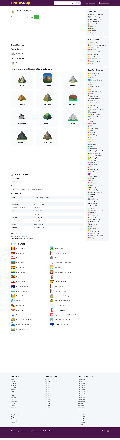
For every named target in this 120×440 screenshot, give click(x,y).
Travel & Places (23, 236)
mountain (18, 233)
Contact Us (24, 431)
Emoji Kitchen (49, 431)
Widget (31, 431)
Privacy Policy (15, 431)
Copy (36, 17)
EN (73, 3)
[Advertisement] (47, 31)
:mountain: (15, 189)
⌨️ (89, 3)
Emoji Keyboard (39, 431)
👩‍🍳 (104, 3)
